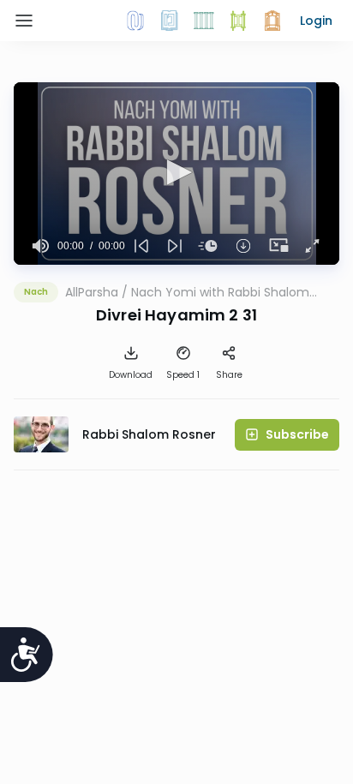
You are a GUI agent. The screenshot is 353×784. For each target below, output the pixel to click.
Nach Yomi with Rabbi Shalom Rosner (220, 292)
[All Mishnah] (169, 20)
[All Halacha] (204, 20)
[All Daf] (272, 20)
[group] (40, 246)
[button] (316, 20)
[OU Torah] (135, 20)
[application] (176, 173)
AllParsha (91, 292)
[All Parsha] (238, 20)
